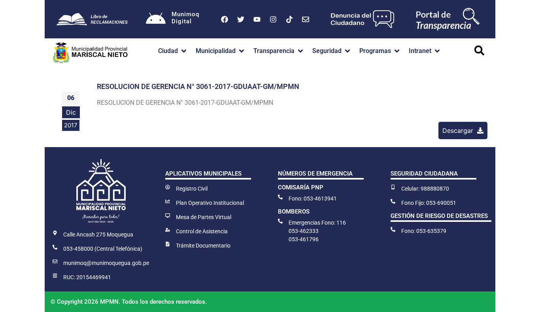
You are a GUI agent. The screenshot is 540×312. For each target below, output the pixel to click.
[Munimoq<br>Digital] (156, 19)
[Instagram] (273, 19)
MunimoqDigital (185, 18)
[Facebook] (224, 19)
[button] (173, 51)
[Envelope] (305, 19)
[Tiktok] (289, 19)
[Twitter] (241, 19)
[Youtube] (257, 19)
